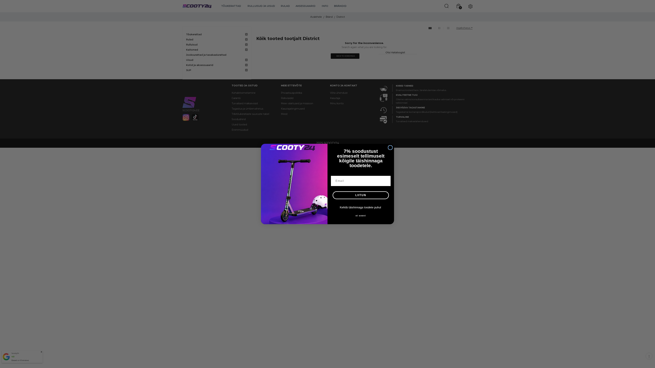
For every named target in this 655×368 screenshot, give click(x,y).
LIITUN (360, 195)
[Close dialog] (390, 147)
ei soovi (361, 215)
